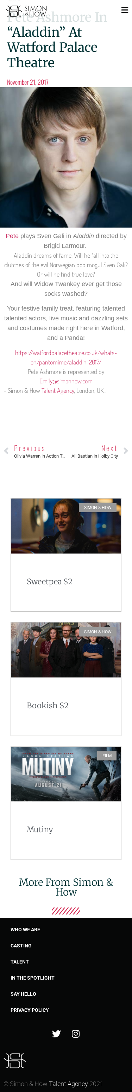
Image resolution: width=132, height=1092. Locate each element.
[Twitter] (56, 1034)
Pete (13, 235)
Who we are (25, 929)
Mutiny (40, 829)
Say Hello (23, 994)
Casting (21, 945)
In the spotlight (33, 978)
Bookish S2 (48, 705)
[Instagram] (75, 1034)
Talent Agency (58, 390)
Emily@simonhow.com (66, 381)
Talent (20, 962)
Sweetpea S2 (50, 581)
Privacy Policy (30, 1010)
